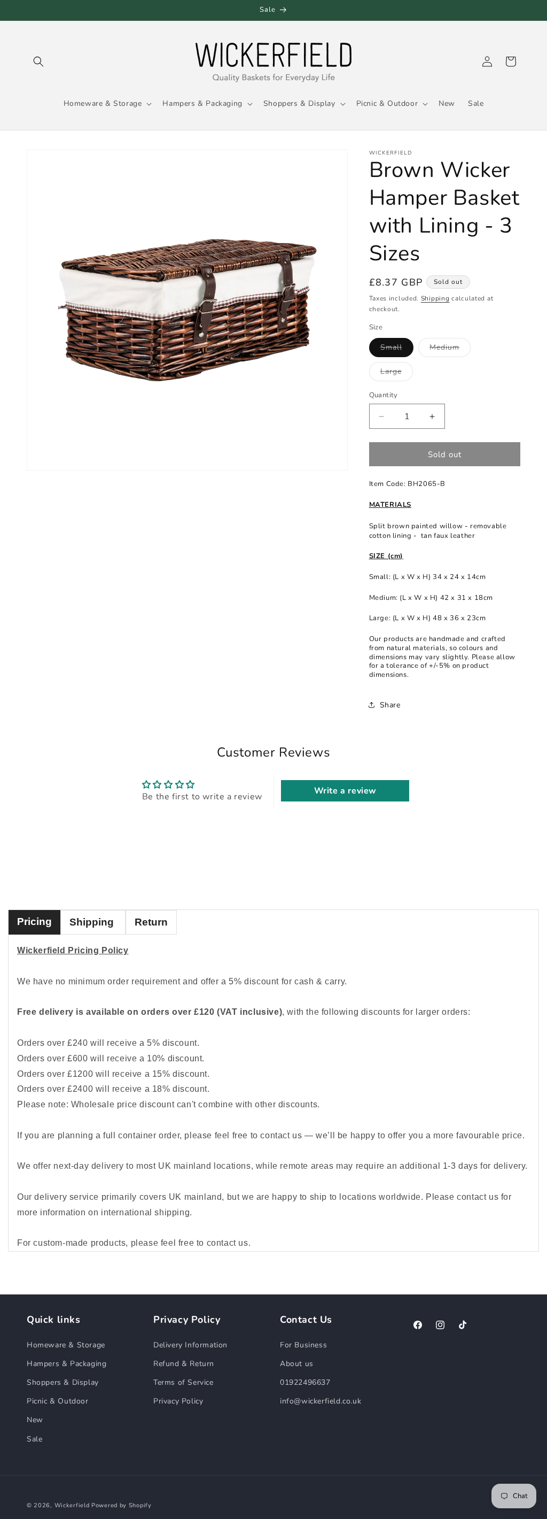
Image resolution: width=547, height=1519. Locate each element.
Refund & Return (183, 1364)
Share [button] (390, 705)
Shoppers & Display (63, 1382)
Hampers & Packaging (66, 1364)
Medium (450, 349)
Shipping (435, 298)
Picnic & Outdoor (58, 1401)
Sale (34, 1439)
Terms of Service (183, 1382)
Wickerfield (72, 1505)
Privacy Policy (178, 1401)
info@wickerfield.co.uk (320, 1401)
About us (297, 1364)
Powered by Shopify (121, 1505)
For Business (303, 1345)
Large (396, 373)
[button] (38, 61)
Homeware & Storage (66, 1345)
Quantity (383, 395)
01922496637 (305, 1382)
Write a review (345, 791)
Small (396, 349)
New (35, 1420)
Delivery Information (190, 1345)
